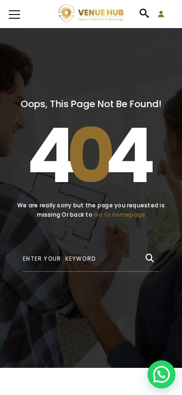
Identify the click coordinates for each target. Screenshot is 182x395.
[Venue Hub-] (91, 14)
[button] (161, 374)
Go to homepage (119, 215)
